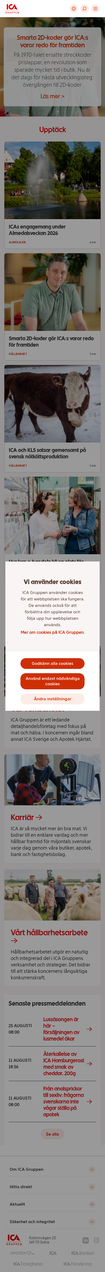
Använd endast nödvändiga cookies (53, 681)
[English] (73, 8)
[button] (84, 8)
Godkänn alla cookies (52, 663)
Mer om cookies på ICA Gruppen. (53, 632)
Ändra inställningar (52, 698)
